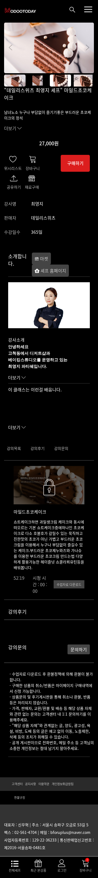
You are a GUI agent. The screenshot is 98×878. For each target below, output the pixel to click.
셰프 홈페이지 (52, 270)
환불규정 (19, 797)
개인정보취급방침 (63, 784)
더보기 (10, 128)
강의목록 (14, 448)
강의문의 (61, 448)
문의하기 (79, 649)
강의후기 (37, 448)
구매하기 (75, 163)
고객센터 (17, 784)
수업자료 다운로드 (69, 584)
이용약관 (43, 784)
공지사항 (30, 784)
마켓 (43, 258)
